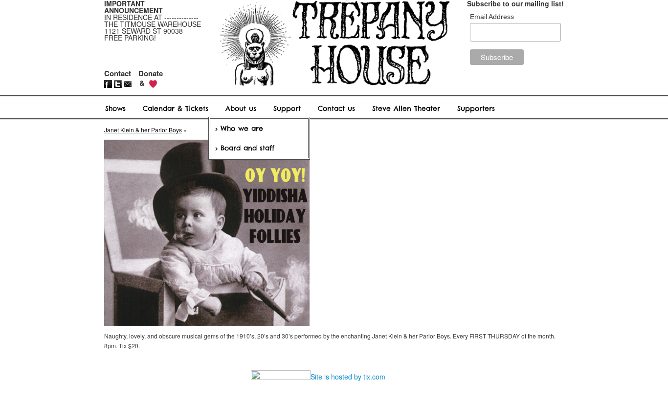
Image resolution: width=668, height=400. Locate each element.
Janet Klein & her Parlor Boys (143, 130)
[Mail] (129, 83)
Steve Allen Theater (406, 108)
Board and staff (247, 148)
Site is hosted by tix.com (348, 376)
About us (240, 108)
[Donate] (153, 83)
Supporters (476, 108)
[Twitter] (119, 83)
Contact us (336, 108)
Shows (115, 108)
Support (287, 108)
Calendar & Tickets (175, 108)
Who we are (242, 128)
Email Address (492, 17)
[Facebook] (109, 83)
